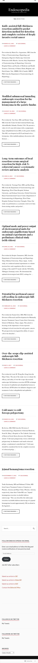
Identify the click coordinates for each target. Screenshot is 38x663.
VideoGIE (18, 580)
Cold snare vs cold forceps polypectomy (13, 411)
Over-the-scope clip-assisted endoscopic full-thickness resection (17, 356)
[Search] (33, 528)
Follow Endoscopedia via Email (15, 541)
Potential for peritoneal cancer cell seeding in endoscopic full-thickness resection (18, 296)
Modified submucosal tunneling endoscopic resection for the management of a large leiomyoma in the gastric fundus (19, 100)
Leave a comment (10, 46)
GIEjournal (22, 43)
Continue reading (9, 82)
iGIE (16, 584)
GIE (16, 576)
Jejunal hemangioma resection (18, 469)
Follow (6, 559)
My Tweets (5, 623)
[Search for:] (19, 528)
